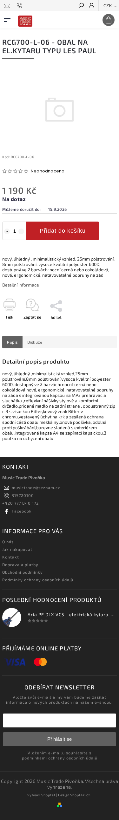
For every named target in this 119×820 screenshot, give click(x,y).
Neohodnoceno (47, 171)
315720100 (23, 495)
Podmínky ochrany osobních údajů (37, 579)
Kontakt (10, 556)
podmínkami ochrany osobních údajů (59, 757)
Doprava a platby (20, 564)
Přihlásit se (59, 739)
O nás (8, 541)
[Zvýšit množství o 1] (21, 231)
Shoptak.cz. (81, 795)
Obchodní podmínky (22, 572)
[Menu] (7, 18)
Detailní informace (20, 284)
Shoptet (48, 795)
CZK (107, 5)
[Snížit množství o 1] (7, 231)
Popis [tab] (12, 342)
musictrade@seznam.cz (36, 487)
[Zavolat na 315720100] (20, 5)
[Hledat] (81, 6)
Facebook (22, 510)
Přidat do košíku (63, 231)
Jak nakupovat (17, 549)
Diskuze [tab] (35, 342)
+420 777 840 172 (20, 503)
